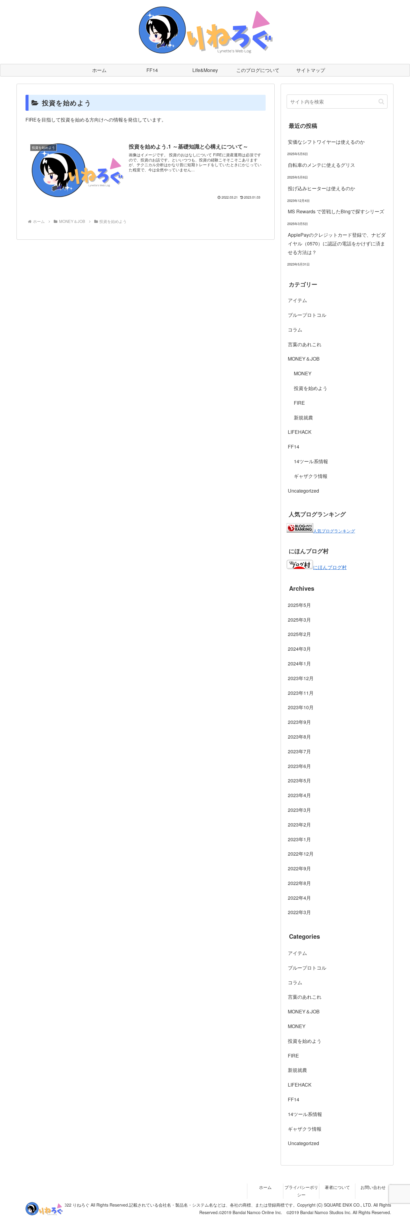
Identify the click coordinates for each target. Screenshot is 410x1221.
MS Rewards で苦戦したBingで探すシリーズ (336, 211)
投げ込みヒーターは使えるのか (321, 188)
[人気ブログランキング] (300, 530)
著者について (337, 1187)
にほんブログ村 (330, 567)
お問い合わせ (373, 1187)
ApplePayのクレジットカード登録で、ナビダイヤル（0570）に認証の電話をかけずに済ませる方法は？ (337, 243)
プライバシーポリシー (301, 1191)
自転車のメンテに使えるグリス (321, 164)
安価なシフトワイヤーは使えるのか (326, 141)
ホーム (265, 1187)
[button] (381, 101)
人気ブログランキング (334, 530)
